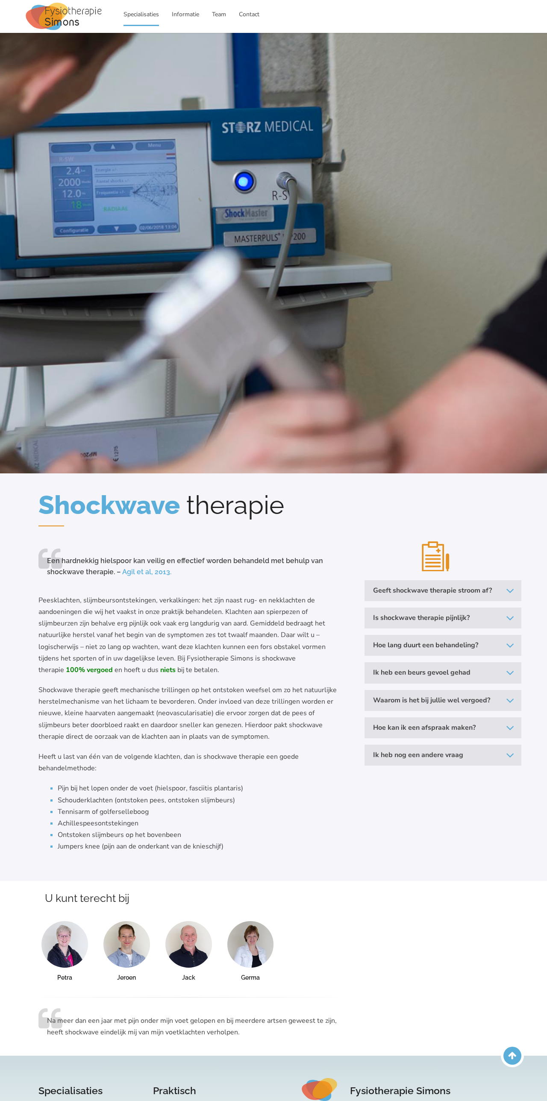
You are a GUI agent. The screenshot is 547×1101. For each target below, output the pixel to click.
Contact (249, 14)
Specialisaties (141, 14)
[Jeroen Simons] (126, 944)
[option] (273, 253)
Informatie (185, 14)
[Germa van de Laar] (250, 944)
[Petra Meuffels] (64, 944)
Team (219, 14)
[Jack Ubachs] (188, 944)
